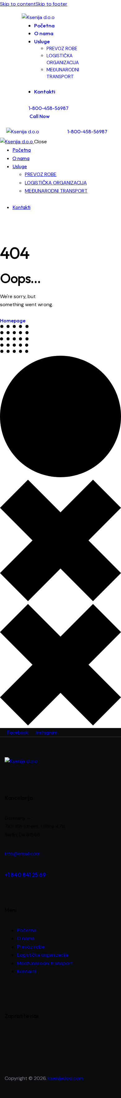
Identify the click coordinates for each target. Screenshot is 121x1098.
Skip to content (18, 4)
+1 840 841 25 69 (25, 874)
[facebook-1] (3, 223)
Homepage (12, 320)
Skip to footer (51, 4)
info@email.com (22, 853)
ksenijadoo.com (65, 1078)
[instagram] (10, 223)
